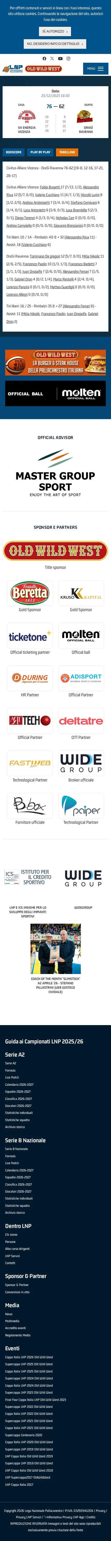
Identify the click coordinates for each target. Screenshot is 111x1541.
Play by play (40, 152)
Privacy (100, 1511)
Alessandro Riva (77, 237)
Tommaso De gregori (45, 256)
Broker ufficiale (81, 780)
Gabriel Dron (23, 279)
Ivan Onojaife (32, 271)
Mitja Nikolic (91, 256)
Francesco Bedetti (81, 264)
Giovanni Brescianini (68, 225)
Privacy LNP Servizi (28, 1517)
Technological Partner (30, 780)
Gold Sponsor (30, 609)
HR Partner (30, 694)
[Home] (32, 69)
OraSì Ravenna (86, 130)
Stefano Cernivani (84, 202)
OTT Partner (81, 737)
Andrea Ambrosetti (36, 202)
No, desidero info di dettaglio (53, 44)
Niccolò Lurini (90, 195)
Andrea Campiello (19, 225)
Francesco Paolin (35, 264)
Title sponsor (55, 567)
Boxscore (13, 152)
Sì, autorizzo (53, 31)
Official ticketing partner (30, 652)
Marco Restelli (63, 279)
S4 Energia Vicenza (27, 130)
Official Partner (81, 694)
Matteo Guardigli (62, 287)
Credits (90, 1517)
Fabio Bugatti (50, 187)
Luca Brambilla (76, 210)
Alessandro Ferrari (76, 271)
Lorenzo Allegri (17, 294)
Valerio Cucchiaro (47, 195)
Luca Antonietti (34, 210)
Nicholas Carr (65, 217)
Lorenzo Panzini (17, 287)
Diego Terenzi (25, 217)
